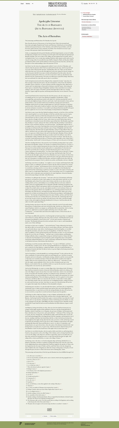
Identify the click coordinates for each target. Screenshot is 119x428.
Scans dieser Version (88, 16)
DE (89, 3)
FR (94, 3)
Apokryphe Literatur (40, 14)
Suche (85, 3)
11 (30, 194)
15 (44, 225)
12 (44, 201)
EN (92, 3)
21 (60, 260)
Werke (28, 3)
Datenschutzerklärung (85, 425)
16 (55, 225)
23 (55, 312)
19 (36, 250)
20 (59, 253)
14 (49, 219)
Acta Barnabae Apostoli (51, 14)
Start (22, 3)
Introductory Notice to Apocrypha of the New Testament (86, 28)
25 (61, 337)
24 (67, 328)
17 (45, 233)
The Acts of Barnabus (86, 21)
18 (52, 243)
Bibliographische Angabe (89, 14)
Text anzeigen (86, 12)
